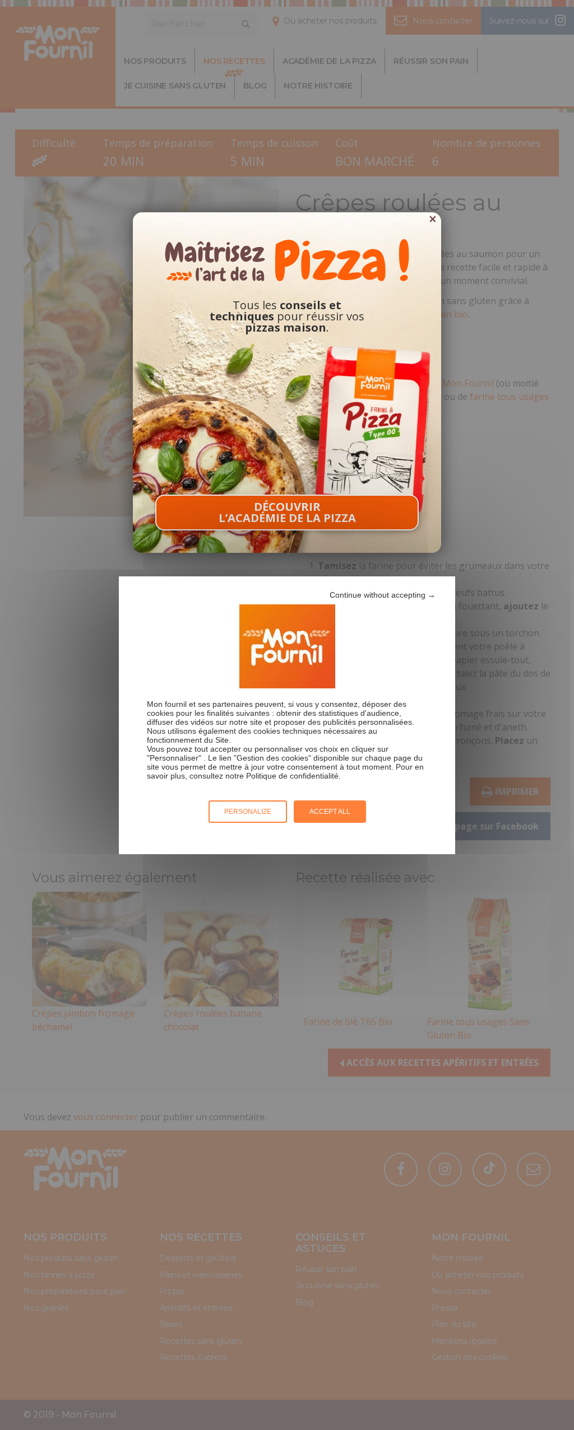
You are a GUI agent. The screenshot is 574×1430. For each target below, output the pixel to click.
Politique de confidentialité (292, 775)
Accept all (329, 812)
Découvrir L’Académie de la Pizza (287, 512)
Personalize (247, 812)
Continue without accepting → (383, 594)
